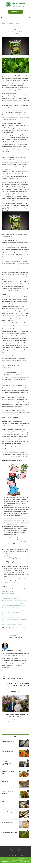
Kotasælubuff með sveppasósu (7, 752)
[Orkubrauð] (24, 784)
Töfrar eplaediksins (7, 822)
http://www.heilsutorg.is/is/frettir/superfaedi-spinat (14, 600)
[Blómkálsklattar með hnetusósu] (24, 794)
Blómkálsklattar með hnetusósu (8, 792)
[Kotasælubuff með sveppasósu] (24, 753)
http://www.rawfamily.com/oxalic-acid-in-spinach (14, 610)
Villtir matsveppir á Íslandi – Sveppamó (10, 833)
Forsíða (3, 23)
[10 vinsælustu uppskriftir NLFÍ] (24, 774)
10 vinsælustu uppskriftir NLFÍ (9, 772)
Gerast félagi (15, 12)
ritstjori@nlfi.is (24, 628)
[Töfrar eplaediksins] (24, 824)
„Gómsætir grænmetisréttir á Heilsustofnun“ (7, 763)
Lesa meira (26, 861)
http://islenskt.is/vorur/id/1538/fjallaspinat (12, 624)
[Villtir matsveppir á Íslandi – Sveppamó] (24, 834)
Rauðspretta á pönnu (8, 741)
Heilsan (11, 23)
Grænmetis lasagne (7, 812)
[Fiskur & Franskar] (24, 804)
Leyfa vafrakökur (17, 861)
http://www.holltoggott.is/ (8, 593)
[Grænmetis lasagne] (24, 814)
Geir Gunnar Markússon (18, 32)
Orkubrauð (5, 781)
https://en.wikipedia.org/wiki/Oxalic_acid (11, 612)
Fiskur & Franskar (7, 802)
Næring (18, 27)
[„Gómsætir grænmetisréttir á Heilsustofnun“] (15, 703)
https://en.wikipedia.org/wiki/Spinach (11, 607)
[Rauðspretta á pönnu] (24, 743)
